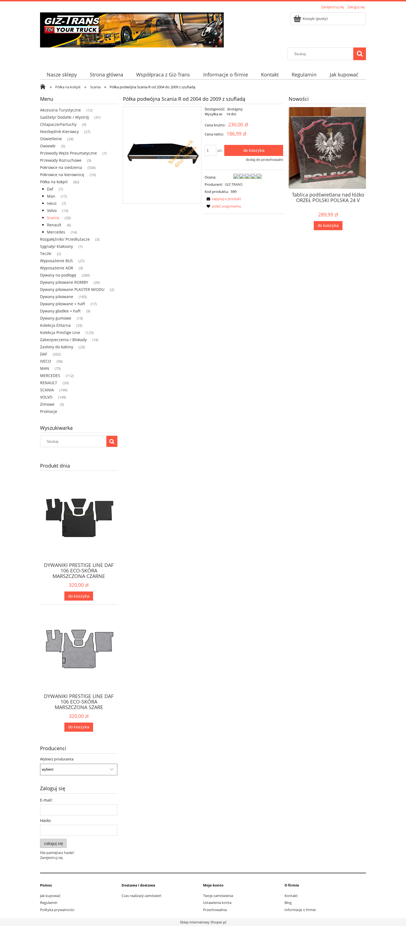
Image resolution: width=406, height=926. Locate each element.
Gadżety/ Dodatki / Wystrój (64, 117)
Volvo (52, 210)
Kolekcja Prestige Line (60, 332)
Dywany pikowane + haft (62, 303)
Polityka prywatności (57, 909)
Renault (54, 224)
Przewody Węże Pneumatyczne (68, 153)
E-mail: (46, 800)
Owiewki (48, 145)
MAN (44, 368)
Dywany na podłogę (58, 275)
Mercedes (56, 232)
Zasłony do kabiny (56, 346)
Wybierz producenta (56, 759)
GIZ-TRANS (233, 184)
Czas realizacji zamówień (141, 895)
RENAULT (48, 382)
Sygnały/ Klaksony (56, 246)
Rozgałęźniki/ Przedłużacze (65, 239)
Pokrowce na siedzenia (61, 167)
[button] (223, 198)
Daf (50, 189)
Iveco (51, 203)
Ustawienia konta (217, 902)
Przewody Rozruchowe (60, 160)
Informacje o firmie (300, 909)
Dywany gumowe (55, 318)
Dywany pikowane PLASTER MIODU (72, 289)
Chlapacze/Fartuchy (58, 124)
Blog (288, 902)
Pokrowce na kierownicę (62, 174)
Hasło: (45, 820)
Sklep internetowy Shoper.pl (203, 922)
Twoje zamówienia (218, 895)
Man (51, 196)
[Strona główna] (132, 29)
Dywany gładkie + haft (60, 311)
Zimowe (47, 404)
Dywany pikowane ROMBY (64, 282)
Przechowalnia (215, 909)
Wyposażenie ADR (56, 267)
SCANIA (47, 389)
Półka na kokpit (54, 181)
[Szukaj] (359, 53)
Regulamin (48, 902)
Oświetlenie (51, 138)
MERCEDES (50, 375)
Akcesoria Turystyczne (60, 110)
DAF (43, 354)
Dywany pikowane (56, 296)
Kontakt (291, 895)
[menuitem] (61, 74)
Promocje (48, 411)
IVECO (45, 361)
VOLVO (46, 397)
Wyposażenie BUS (56, 260)
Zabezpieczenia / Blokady (63, 339)
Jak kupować (50, 895)
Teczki (45, 253)
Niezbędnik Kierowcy (59, 131)
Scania (53, 217)
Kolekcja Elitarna (55, 325)
